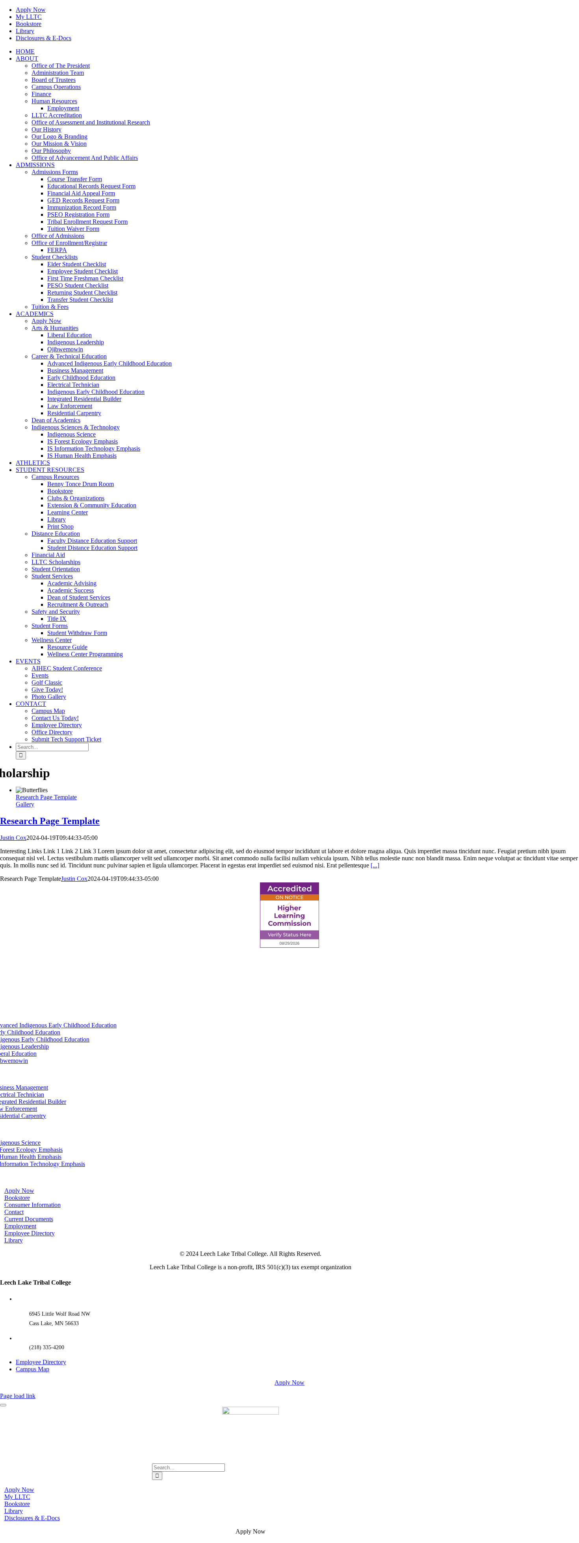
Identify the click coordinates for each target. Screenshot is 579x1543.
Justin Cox (13, 837)
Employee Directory (41, 1362)
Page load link (17, 1396)
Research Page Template (46, 797)
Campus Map (32, 1369)
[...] (375, 865)
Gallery (25, 804)
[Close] (3, 1405)
